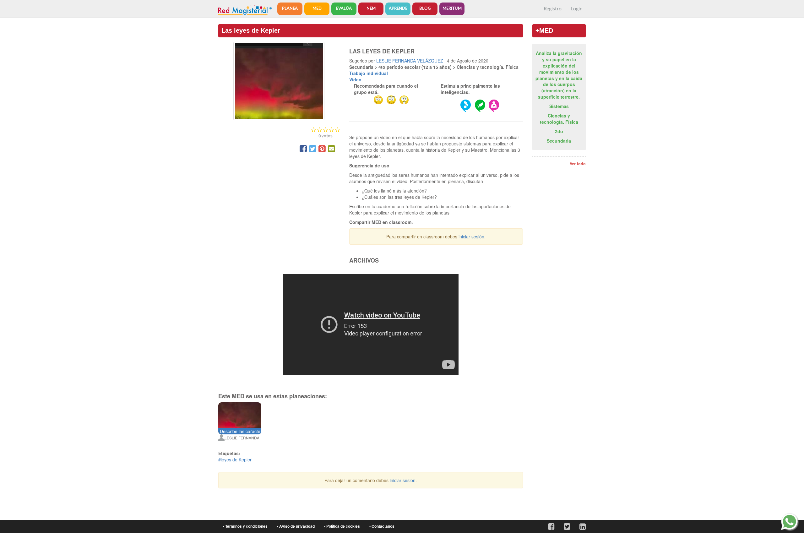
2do (559, 131)
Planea (290, 9)
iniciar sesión (471, 236)
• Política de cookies (342, 526)
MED (317, 9)
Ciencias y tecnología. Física (559, 118)
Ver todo (578, 163)
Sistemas (559, 106)
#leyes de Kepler (235, 459)
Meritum (452, 9)
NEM (371, 9)
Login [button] (577, 8)
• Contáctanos (381, 526)
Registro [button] (553, 8)
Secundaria (559, 141)
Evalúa (344, 9)
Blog (425, 9)
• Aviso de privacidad (296, 526)
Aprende (398, 9)
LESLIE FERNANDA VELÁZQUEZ (409, 60)
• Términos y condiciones (245, 526)
